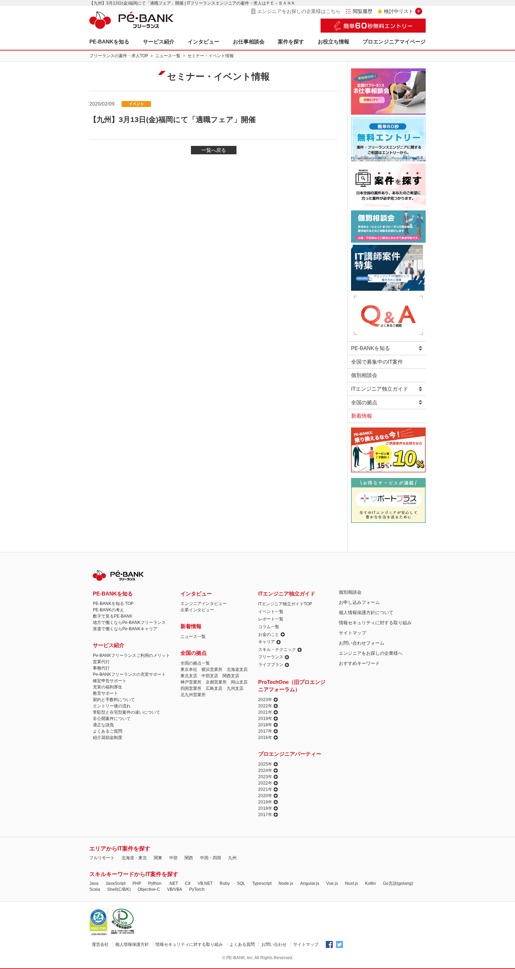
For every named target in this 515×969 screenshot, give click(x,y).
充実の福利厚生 (107, 687)
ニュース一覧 (167, 56)
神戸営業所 (190, 682)
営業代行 (101, 661)
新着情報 (361, 416)
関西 (189, 857)
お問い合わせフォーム (361, 643)
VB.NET (205, 883)
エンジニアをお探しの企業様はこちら (299, 11)
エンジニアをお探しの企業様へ (371, 653)
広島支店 (214, 688)
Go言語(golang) (398, 883)
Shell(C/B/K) (119, 889)
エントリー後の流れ (112, 706)
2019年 (265, 718)
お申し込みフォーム (359, 602)
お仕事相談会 (249, 42)
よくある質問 (242, 944)
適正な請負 (103, 724)
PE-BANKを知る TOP (113, 603)
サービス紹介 (158, 42)
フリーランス (270, 656)
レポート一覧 (270, 619)
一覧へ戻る (213, 150)
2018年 (265, 725)
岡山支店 (239, 682)
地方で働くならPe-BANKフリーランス (129, 622)
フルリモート (102, 857)
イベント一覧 (270, 611)
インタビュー (203, 42)
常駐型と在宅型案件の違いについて (126, 712)
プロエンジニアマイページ (394, 42)
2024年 (265, 770)
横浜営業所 (211, 669)
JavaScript (115, 883)
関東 (158, 857)
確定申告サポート (109, 680)
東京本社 (188, 669)
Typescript (262, 883)
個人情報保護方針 (132, 944)
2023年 (265, 700)
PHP (136, 883)
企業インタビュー (197, 609)
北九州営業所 (193, 694)
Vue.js (332, 883)
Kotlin (370, 883)
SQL (241, 883)
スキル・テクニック (277, 649)
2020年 (265, 796)
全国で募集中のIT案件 (377, 362)
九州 (232, 857)
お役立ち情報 (333, 42)
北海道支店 (237, 669)
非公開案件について (112, 718)
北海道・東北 (134, 857)
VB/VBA (174, 889)
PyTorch (197, 889)
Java (93, 883)
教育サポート (105, 693)
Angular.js (309, 883)
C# (188, 883)
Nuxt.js (351, 883)
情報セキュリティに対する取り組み (375, 622)
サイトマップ (352, 632)
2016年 (265, 737)
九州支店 (235, 688)
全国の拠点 (364, 402)
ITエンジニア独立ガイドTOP (285, 603)
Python (155, 883)
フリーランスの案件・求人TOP (118, 56)
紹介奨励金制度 (107, 737)
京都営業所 (216, 682)
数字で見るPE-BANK (112, 616)
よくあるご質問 (107, 731)
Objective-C (149, 889)
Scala (94, 889)
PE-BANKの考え (108, 609)
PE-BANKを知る (109, 42)
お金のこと (268, 634)
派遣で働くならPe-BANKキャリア (125, 628)
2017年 (265, 731)
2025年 (265, 764)
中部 (173, 857)
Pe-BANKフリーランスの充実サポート (129, 674)
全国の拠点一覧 (195, 663)
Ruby (225, 883)
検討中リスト (402, 11)
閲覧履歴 (362, 11)
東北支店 (188, 675)
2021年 (265, 712)
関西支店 (230, 675)
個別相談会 (364, 375)
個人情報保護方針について (366, 612)
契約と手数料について (114, 699)
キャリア (266, 641)
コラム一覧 (268, 626)
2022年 (265, 706)
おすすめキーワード (359, 663)
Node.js (286, 883)
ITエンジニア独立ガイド (379, 389)
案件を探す (291, 42)
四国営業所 (190, 688)
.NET (173, 883)
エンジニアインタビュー (203, 603)
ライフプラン (270, 664)
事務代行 (101, 668)
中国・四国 (210, 857)
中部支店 (209, 675)
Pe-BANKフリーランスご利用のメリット (131, 655)
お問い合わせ (274, 944)
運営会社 (100, 944)
